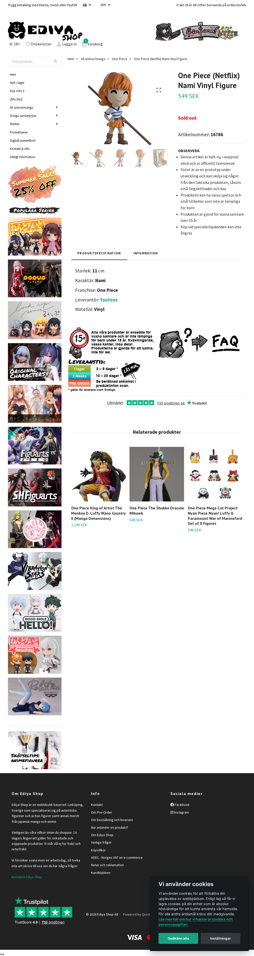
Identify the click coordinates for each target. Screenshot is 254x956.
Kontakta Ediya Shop (27, 877)
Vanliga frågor (101, 842)
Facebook (182, 804)
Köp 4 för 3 (17, 91)
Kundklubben (100, 872)
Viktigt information (22, 157)
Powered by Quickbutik (140, 914)
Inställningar (220, 938)
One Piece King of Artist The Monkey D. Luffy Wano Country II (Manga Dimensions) (98, 513)
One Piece (119, 59)
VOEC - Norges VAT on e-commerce (117, 857)
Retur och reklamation (107, 865)
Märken (15, 124)
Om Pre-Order (101, 812)
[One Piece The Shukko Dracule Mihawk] (156, 474)
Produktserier (19, 132)
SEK (103, 4)
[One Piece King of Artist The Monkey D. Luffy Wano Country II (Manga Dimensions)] (98, 474)
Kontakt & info (20, 149)
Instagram (181, 812)
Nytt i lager (17, 83)
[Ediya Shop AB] (45, 31)
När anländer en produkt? (109, 827)
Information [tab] (145, 253)
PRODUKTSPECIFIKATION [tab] (99, 253)
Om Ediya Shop (102, 835)
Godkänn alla (178, 938)
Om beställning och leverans (112, 820)
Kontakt (97, 804)
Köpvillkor (98, 850)
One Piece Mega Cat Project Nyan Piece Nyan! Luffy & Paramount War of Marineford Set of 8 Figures (215, 515)
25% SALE (16, 99)
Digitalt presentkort (22, 140)
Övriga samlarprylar (23, 116)
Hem (13, 74)
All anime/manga (21, 107)
